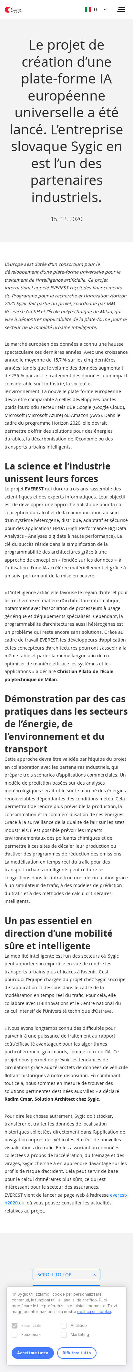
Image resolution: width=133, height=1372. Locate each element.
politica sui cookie (94, 1311)
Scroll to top (54, 1274)
